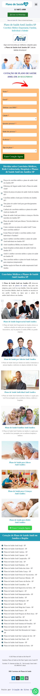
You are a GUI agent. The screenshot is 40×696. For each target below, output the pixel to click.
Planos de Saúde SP (12, 20)
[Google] (26, 678)
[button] (36, 4)
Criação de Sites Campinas (25, 690)
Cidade (6, 115)
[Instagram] (18, 678)
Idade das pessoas (9, 131)
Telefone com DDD (10, 107)
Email (5, 99)
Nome (5, 91)
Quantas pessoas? (9, 123)
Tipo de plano (8, 147)
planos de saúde (21, 285)
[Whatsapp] (22, 678)
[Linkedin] (13, 678)
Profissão (6, 139)
